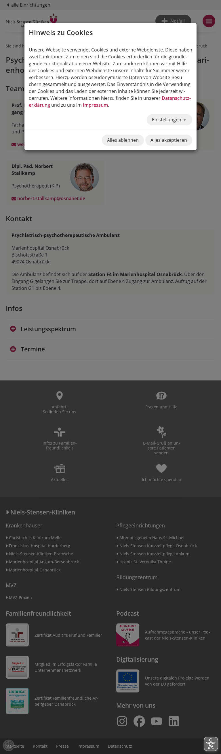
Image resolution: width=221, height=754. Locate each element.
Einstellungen (167, 119)
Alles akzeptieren (168, 140)
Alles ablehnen (123, 140)
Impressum (95, 105)
